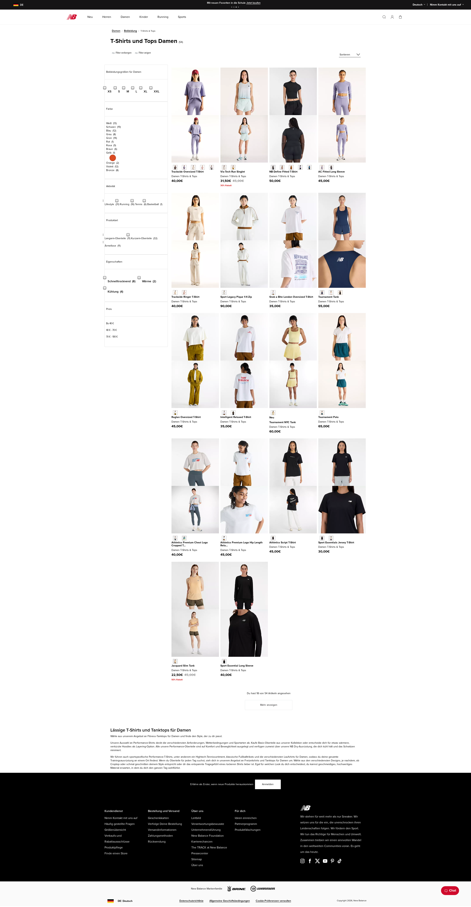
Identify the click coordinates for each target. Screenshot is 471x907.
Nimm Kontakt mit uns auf (121, 818)
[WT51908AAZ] (184, 538)
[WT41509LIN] (331, 538)
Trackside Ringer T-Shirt (185, 296)
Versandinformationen (162, 830)
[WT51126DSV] (300, 167)
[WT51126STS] (309, 167)
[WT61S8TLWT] (322, 413)
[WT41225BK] (224, 661)
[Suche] (384, 17)
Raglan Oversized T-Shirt (186, 417)
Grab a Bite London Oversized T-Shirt (291, 296)
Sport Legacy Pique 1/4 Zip (236, 296)
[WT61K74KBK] (340, 292)
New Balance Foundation (207, 836)
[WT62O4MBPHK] (184, 292)
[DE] (14, 4)
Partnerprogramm (246, 824)
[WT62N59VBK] (233, 413)
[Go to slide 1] (232, 7)
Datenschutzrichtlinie (191, 900)
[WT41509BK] (322, 538)
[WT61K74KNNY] (322, 292)
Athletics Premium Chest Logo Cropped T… (189, 544)
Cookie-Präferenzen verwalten (273, 900)
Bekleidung (130, 30)
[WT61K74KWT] (331, 292)
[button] (392, 17)
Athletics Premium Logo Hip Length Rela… (241, 544)
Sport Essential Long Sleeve (236, 665)
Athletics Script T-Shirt (282, 542)
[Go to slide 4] (239, 7)
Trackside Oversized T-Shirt (187, 171)
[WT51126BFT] (291, 167)
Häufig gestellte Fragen (120, 824)
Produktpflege (114, 847)
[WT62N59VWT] (224, 413)
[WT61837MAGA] (233, 167)
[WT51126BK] (273, 167)
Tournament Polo (328, 417)
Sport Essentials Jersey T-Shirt (336, 542)
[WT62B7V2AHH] (224, 538)
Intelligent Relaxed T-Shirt (235, 417)
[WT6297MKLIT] (193, 167)
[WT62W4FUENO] (273, 413)
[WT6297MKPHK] (202, 167)
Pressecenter (199, 853)
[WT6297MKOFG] (211, 167)
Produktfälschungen (248, 830)
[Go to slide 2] (234, 7)
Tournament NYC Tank (282, 422)
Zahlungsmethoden (160, 836)
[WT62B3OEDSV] (322, 167)
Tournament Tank (328, 296)
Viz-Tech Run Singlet (232, 171)
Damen (116, 30)
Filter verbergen (123, 52)
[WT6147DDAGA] (175, 413)
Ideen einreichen (246, 818)
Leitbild (196, 818)
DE (125, 901)
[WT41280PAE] (175, 661)
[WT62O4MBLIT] (175, 292)
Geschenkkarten (158, 818)
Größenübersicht (115, 830)
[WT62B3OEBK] (331, 167)
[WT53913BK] (273, 538)
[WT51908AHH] (175, 538)
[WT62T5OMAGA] (224, 292)
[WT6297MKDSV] (184, 167)
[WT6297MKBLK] (175, 167)
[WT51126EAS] (282, 167)
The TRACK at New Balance (209, 847)
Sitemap (196, 859)
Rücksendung (157, 841)
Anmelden (268, 784)
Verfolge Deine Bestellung (165, 824)
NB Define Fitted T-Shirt (283, 171)
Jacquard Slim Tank (182, 665)
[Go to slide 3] (237, 7)
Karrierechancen (202, 841)
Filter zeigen (144, 52)
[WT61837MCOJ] (224, 167)
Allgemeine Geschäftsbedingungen (229, 900)
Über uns (197, 865)
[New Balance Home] (73, 17)
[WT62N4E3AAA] (273, 292)
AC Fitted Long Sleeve (331, 171)
